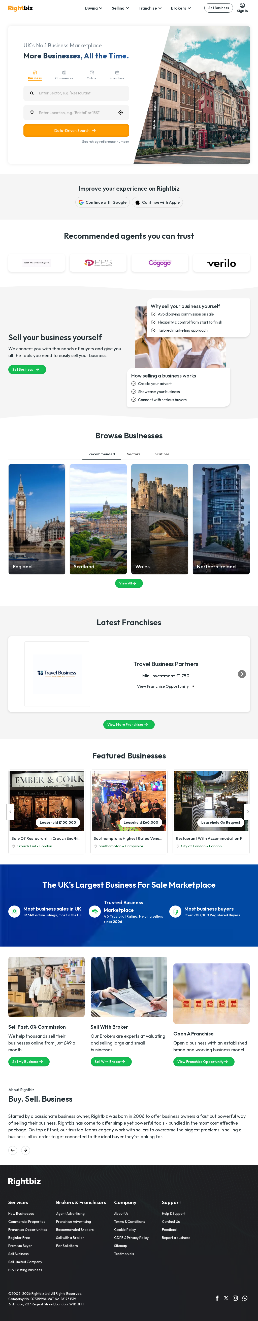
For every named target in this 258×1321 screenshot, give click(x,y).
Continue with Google (106, 202)
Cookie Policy (125, 1229)
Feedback (170, 1229)
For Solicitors (67, 1245)
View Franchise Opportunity (163, 686)
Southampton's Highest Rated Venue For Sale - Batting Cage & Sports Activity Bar (129, 838)
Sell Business (218, 8)
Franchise (148, 8)
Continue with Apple (161, 202)
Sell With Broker (108, 1061)
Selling (118, 8)
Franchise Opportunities (27, 1229)
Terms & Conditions (129, 1221)
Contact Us (171, 1221)
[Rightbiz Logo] (24, 1183)
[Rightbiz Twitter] (226, 1299)
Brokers (178, 8)
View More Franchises (125, 724)
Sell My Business (25, 1061)
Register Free (19, 1237)
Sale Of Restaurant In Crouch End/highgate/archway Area (47, 838)
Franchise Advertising (73, 1221)
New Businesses (21, 1213)
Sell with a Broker (70, 1237)
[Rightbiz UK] (20, 9)
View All (125, 583)
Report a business (176, 1237)
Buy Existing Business (25, 1270)
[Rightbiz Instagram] (235, 1299)
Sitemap (120, 1245)
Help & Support (173, 1213)
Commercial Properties (26, 1221)
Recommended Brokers (75, 1229)
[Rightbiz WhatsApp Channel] (245, 1299)
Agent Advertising (70, 1213)
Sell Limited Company (25, 1262)
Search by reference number (105, 141)
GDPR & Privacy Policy (131, 1237)
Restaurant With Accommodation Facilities (211, 838)
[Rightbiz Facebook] (217, 1299)
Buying (91, 8)
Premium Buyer (20, 1245)
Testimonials (124, 1254)
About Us (121, 1213)
